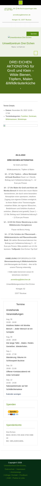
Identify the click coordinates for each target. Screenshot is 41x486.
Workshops (22, 119)
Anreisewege (16, 472)
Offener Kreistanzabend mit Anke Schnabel (18, 373)
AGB (9, 478)
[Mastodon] (25, 482)
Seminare (32, 116)
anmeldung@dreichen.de (21, 14)
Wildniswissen (11, 119)
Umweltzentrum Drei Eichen (18, 43)
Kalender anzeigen (13, 394)
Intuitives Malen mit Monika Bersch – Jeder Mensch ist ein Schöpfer (19, 328)
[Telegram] (22, 482)
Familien (24, 116)
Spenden (34, 34)
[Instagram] (19, 482)
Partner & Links (19, 478)
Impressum (21, 469)
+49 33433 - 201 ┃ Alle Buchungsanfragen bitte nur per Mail (20, 9)
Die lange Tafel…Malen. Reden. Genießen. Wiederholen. (20, 345)
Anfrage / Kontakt (11, 475)
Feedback (23, 475)
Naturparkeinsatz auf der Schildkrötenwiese (17, 387)
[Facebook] (15, 482)
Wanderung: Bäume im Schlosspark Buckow (16, 359)
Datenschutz (10, 469)
